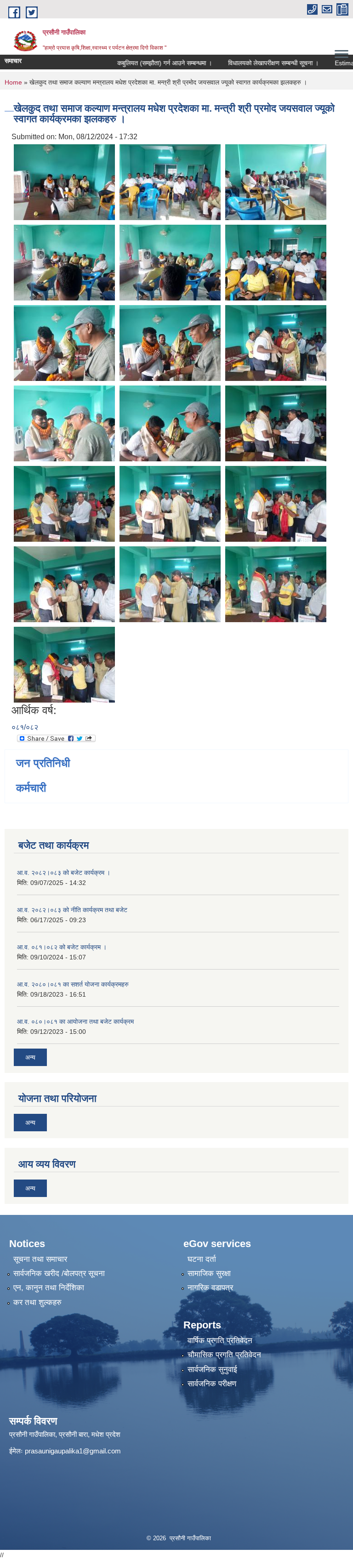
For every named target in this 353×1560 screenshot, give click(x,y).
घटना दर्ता (202, 1259)
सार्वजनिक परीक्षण (212, 1383)
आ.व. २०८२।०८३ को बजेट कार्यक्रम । (63, 872)
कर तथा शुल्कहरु (37, 1302)
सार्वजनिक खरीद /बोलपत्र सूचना (59, 1273)
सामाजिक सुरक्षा (209, 1273)
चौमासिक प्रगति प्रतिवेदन (224, 1354)
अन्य (30, 1057)
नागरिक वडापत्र (210, 1287)
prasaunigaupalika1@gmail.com (73, 1451)
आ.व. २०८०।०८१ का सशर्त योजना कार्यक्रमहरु (73, 984)
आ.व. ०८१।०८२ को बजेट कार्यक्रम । (62, 947)
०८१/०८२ (24, 727)
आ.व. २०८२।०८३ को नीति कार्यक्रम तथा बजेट (72, 909)
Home (13, 82)
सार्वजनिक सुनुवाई (212, 1369)
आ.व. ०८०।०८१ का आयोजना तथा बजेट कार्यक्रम (75, 1021)
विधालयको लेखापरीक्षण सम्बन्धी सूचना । (249, 63)
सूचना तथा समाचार (40, 1259)
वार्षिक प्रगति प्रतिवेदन (220, 1340)
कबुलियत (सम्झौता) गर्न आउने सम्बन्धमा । (140, 63)
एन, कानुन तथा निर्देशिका (48, 1287)
